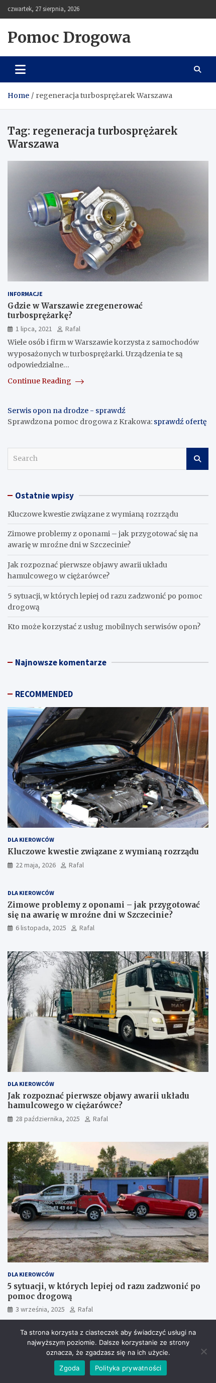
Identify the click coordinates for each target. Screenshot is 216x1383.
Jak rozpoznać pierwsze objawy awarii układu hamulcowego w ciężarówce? (98, 1101)
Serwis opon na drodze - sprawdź (67, 410)
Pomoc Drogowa (69, 37)
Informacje (25, 294)
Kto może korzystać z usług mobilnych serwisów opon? (104, 626)
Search (197, 459)
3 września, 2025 (40, 1309)
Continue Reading (40, 380)
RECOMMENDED (44, 694)
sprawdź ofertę (180, 421)
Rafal (72, 328)
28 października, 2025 (48, 1118)
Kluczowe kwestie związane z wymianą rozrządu (93, 514)
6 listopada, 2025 (41, 927)
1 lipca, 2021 (34, 328)
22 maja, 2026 (36, 864)
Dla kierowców (31, 839)
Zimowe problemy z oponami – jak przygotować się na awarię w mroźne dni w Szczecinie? (104, 910)
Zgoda (69, 1368)
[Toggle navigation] (20, 69)
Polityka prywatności (128, 1368)
